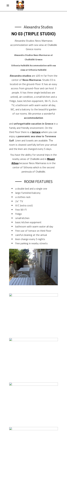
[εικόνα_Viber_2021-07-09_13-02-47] (33, 356)
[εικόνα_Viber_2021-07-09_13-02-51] (33, 311)
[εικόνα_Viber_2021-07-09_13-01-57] (33, 445)
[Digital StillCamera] (33, 267)
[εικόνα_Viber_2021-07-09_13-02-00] (33, 400)
